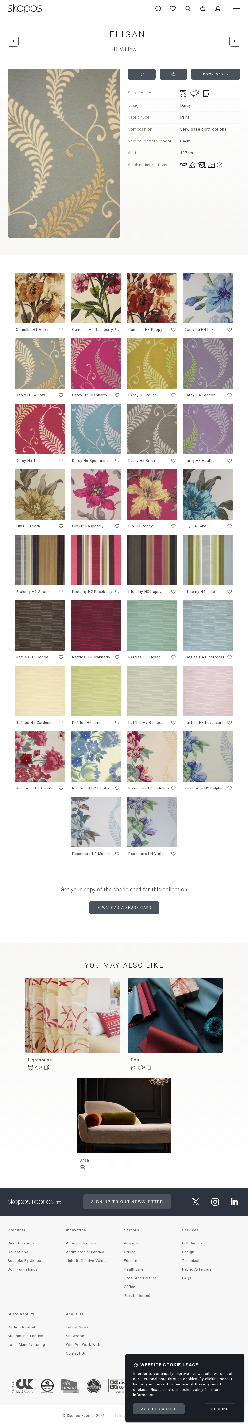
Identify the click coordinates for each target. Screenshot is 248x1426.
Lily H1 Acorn (28, 526)
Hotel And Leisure (140, 1278)
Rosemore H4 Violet (146, 854)
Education (133, 1261)
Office (129, 1287)
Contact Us (76, 1353)
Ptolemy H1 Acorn (32, 591)
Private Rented (137, 1295)
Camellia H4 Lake (200, 329)
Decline (220, 1409)
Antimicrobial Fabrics (85, 1252)
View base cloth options (203, 129)
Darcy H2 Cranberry (89, 395)
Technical (190, 1261)
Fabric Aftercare (197, 1269)
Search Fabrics (21, 1243)
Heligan (124, 34)
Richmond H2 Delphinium (92, 788)
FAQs (187, 1278)
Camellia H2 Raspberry (92, 329)
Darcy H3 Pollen (142, 395)
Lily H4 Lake (195, 526)
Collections (18, 1252)
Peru (136, 1059)
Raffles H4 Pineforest (204, 657)
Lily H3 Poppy (140, 526)
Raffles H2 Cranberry (91, 657)
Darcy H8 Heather (200, 460)
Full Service (192, 1243)
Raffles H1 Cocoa (32, 657)
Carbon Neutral (21, 1327)
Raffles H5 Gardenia (34, 723)
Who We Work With (83, 1345)
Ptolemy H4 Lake (200, 591)
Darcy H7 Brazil (142, 460)
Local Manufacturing (26, 1345)
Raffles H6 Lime (86, 723)
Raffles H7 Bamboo (146, 723)
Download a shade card (124, 907)
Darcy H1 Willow (30, 395)
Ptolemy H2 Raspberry (92, 591)
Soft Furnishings (23, 1269)
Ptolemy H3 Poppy (145, 591)
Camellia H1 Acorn (33, 329)
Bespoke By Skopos (26, 1261)
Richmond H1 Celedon (36, 788)
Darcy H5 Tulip (29, 460)
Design (188, 1252)
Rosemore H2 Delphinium (205, 788)
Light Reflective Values (87, 1261)
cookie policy (191, 1389)
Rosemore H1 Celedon (148, 788)
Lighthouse (40, 1059)
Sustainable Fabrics (25, 1336)
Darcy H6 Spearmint (90, 460)
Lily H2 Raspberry (88, 526)
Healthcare (134, 1269)
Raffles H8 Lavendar (203, 723)
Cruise (130, 1252)
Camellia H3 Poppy (145, 329)
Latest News (77, 1327)
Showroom (75, 1336)
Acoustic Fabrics (81, 1243)
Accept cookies (159, 1409)
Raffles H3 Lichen (144, 657)
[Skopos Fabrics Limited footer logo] (35, 1202)
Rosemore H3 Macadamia (92, 854)
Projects (131, 1243)
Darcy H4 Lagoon (200, 395)
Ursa (84, 1160)
